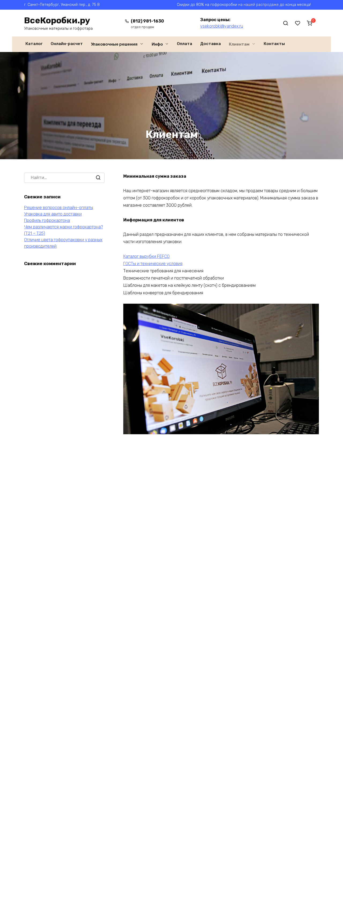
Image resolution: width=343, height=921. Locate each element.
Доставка (210, 43)
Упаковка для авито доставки (53, 214)
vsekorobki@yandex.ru (221, 26)
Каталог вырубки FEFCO (146, 256)
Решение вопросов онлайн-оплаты (58, 207)
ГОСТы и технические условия (152, 263)
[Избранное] (298, 23)
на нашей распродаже (258, 4)
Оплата (184, 43)
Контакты (274, 43)
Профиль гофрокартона (47, 220)
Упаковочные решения (114, 44)
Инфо (157, 44)
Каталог (34, 43)
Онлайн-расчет (67, 43)
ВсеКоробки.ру (57, 20)
